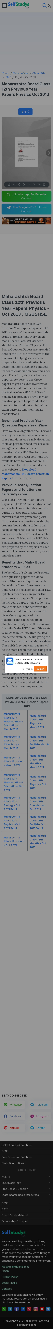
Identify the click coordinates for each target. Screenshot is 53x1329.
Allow (40, 669)
